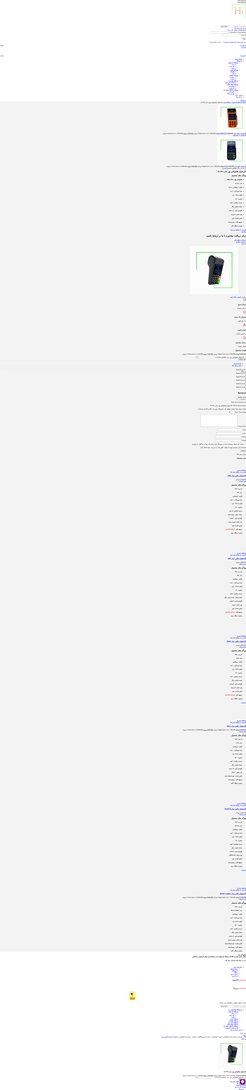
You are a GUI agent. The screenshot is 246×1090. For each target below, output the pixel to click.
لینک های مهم (238, 967)
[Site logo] (239, 18)
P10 (233, 73)
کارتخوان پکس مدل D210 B (235, 809)
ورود (244, 38)
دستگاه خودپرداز (233, 81)
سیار (232, 64)
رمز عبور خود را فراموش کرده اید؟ (235, 42)
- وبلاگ (236, 972)
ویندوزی (231, 86)
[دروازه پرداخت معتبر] (132, 999)
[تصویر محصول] (242, 551)
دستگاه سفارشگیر (232, 84)
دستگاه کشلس (233, 75)
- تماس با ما (234, 974)
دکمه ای (231, 92)
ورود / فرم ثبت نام (236, 1030)
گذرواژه (243, 35)
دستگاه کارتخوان (233, 62)
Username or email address (237, 32)
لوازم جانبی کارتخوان (231, 1028)
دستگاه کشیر (234, 70)
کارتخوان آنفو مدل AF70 (235, 166)
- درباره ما (235, 976)
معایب (244, 433)
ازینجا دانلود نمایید (167, 1037)
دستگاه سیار (227, 102)
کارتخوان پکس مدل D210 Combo (233, 894)
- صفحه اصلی (234, 969)
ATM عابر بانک (229, 82)
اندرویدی (231, 66)
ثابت (233, 68)
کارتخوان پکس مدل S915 (236, 726)
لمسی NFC (230, 93)
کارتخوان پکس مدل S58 (237, 476)
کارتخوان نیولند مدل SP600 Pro (233, 133)
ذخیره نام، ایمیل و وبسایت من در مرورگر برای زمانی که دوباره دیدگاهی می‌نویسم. (218, 444)
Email (243, 440)
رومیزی (231, 77)
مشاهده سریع (241, 470)
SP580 (232, 72)
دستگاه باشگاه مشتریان (230, 90)
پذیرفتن (243, 1038)
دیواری (232, 79)
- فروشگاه (235, 970)
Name (243, 437)
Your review (241, 426)
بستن (244, 1035)
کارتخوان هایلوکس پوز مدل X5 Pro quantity (230, 357)
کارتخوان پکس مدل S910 (236, 641)
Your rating (242, 412)
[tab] (121, 364)
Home (244, 102)
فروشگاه (243, 100)
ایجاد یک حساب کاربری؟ (235, 30)
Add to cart (242, 359)
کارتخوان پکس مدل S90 (237, 558)
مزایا (244, 430)
